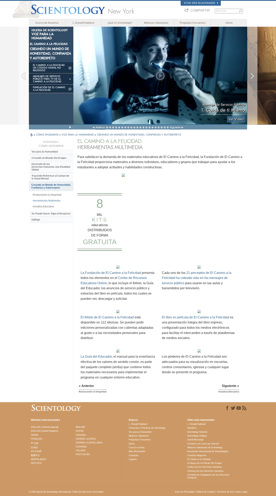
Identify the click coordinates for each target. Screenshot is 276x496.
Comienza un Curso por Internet (203, 443)
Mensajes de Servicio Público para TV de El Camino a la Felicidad (47, 78)
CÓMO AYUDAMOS (47, 135)
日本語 (34, 447)
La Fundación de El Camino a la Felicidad (111, 272)
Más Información (137, 451)
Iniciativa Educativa (43, 206)
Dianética (191, 428)
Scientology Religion (197, 436)
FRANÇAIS (36, 439)
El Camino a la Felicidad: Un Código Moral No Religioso (49, 67)
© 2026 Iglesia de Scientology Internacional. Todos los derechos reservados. (66, 492)
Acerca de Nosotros (47, 22)
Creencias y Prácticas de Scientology (147, 428)
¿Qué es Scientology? (119, 22)
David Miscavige (195, 439)
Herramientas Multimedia (46, 200)
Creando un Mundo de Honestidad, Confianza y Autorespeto (51, 186)
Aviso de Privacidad (184, 492)
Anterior (100, 127)
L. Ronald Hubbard (83, 22)
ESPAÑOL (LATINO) (86, 439)
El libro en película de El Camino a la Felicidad (195, 317)
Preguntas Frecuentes (192, 22)
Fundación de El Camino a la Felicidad (49, 89)
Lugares (133, 459)
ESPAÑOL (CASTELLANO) (89, 442)
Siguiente (175, 127)
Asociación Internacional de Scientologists (207, 451)
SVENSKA (81, 435)
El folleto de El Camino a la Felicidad (107, 317)
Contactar (133, 455)
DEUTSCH (36, 463)
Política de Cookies (205, 492)
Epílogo (36, 219)
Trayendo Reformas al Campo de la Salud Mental (50, 177)
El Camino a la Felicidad (199, 459)
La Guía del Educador (96, 356)
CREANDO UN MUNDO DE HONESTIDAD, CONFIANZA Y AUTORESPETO (139, 135)
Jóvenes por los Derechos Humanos (205, 471)
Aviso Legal (241, 492)
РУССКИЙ (36, 451)
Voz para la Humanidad (45, 151)
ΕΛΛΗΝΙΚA (81, 446)
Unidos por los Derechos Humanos (204, 467)
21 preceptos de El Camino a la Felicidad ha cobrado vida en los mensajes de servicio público (196, 278)
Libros (229, 22)
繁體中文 (35, 455)
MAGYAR (80, 427)
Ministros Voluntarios (156, 22)
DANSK (34, 435)
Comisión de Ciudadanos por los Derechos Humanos (208, 476)
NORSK (80, 431)
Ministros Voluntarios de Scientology (204, 447)
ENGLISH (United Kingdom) (44, 431)
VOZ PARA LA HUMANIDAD (78, 135)
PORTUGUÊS (83, 454)
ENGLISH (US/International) (44, 427)
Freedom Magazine (196, 455)
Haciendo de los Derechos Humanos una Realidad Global (51, 167)
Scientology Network (197, 432)
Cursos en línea (136, 447)
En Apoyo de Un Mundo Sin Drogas (204, 463)
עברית (34, 443)
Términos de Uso (225, 492)
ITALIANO (81, 450)
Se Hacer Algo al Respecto (51, 213)
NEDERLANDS (38, 459)
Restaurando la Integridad (47, 194)
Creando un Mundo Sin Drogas (49, 158)
